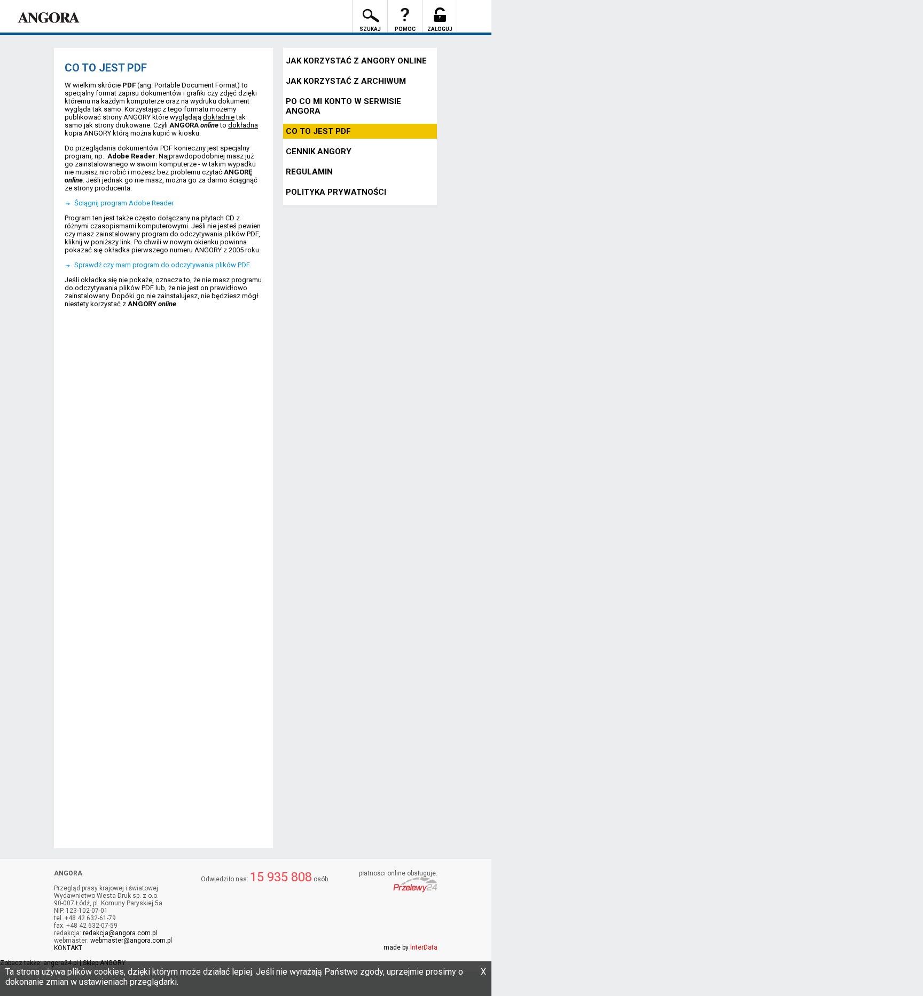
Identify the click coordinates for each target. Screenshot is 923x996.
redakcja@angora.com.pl (120, 933)
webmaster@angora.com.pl (131, 940)
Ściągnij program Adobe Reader (124, 203)
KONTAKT (68, 948)
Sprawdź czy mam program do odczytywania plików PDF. (162, 265)
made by (410, 947)
